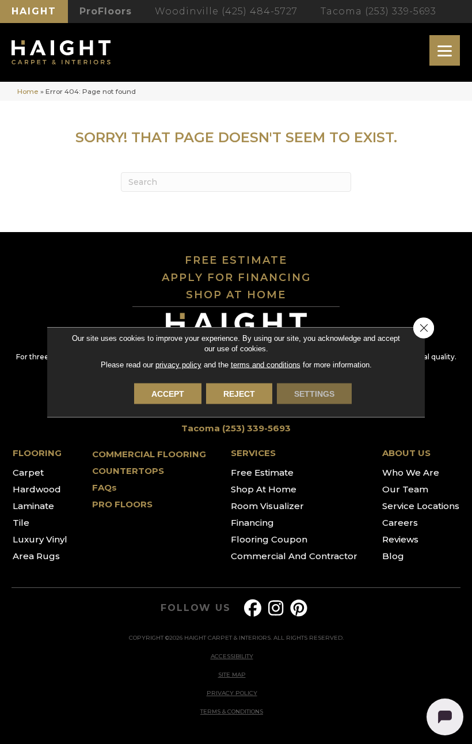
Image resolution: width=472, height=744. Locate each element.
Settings (314, 393)
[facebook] (253, 608)
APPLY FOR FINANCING (236, 277)
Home (28, 91)
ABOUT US (406, 452)
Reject (239, 393)
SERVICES (253, 452)
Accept (167, 393)
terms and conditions (265, 364)
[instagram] (276, 608)
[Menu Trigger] (444, 50)
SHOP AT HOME (236, 295)
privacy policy (178, 364)
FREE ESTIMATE (236, 260)
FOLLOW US (195, 608)
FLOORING (37, 452)
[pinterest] (299, 608)
